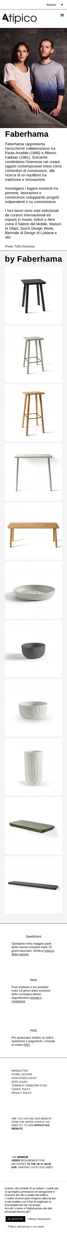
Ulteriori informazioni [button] (39, 1219)
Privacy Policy (22, 1093)
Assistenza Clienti (24, 1078)
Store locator (22, 1074)
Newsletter (20, 1070)
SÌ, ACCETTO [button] (15, 1219)
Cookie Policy (21, 1089)
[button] (54, 4)
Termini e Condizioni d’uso (29, 1085)
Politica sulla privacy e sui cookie (26, 1226)
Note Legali (20, 1081)
